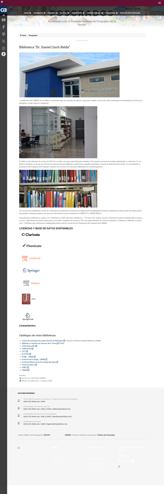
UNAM (24, 370)
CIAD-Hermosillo (28, 346)
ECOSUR (25, 354)
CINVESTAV (27, 348)
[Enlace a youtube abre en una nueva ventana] (133, 461)
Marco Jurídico (57, 455)
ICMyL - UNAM (28, 356)
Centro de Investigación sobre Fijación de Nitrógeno (42, 340)
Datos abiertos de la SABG (62, 453)
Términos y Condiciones (95, 469)
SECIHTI (47, 435)
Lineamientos (27, 325)
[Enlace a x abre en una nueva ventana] (124, 461)
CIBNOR (68, 435)
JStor (33, 299)
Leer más (98, 458)
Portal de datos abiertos (95, 463)
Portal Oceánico (28, 364)
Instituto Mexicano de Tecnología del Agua (39, 362)
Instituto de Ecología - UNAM (33, 359)
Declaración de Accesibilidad (97, 466)
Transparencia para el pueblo (63, 464)
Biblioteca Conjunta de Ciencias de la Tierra (39, 343)
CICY (24, 351)
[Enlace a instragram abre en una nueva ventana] (127, 461)
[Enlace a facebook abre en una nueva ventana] (119, 461)
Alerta (53, 467)
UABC (24, 367)
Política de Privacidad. (106, 435)
